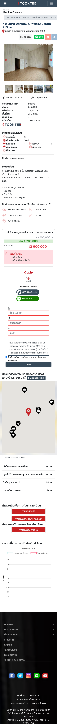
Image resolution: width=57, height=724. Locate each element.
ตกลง (28, 364)
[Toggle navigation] (51, 3)
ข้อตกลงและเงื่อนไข (20, 703)
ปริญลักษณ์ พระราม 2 (23, 376)
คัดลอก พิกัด (36, 378)
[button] (38, 411)
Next (51, 60)
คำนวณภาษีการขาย (28, 530)
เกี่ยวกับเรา (33, 695)
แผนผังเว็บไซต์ (39, 703)
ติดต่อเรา (21, 695)
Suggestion (40, 97)
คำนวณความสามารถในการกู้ (28, 519)
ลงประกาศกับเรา (13, 97)
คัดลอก (25, 36)
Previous (6, 60)
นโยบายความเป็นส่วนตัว (28, 699)
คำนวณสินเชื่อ (28, 511)
